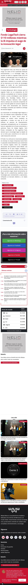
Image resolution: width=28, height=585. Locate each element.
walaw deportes (5, 552)
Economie (23, 485)
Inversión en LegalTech (9, 188)
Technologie (12, 30)
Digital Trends (22, 463)
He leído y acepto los (9, 580)
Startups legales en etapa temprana (12, 193)
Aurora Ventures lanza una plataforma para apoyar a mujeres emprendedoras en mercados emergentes (13, 459)
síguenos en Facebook (14, 245)
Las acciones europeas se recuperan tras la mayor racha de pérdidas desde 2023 (15, 281)
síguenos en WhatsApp (14, 240)
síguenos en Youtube (14, 255)
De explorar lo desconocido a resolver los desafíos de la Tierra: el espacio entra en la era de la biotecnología (15, 277)
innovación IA (20, 196)
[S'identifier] (23, 2)
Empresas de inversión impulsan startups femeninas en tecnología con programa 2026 (14, 438)
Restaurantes (4, 550)
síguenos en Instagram (14, 250)
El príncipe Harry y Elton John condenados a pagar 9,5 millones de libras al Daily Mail (15, 295)
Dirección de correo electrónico (10, 363)
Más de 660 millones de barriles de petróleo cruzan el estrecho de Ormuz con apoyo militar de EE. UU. (15, 284)
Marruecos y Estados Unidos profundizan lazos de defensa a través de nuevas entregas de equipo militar (15, 300)
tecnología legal (7, 185)
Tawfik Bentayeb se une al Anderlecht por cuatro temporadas (15, 303)
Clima (2, 545)
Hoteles (3, 548)
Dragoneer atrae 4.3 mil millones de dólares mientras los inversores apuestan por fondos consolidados (13, 501)
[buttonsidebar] (2, 2)
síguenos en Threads (14, 259)
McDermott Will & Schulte (10, 202)
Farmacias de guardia (7, 547)
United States (7, 207)
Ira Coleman (17, 199)
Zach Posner (7, 199)
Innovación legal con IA (9, 191)
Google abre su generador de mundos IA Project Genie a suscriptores (13, 480)
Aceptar (22, 580)
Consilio (6, 205)
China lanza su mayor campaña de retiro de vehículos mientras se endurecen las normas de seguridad (14, 288)
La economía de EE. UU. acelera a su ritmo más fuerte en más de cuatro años (14, 292)
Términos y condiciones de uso (9, 580)
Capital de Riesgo (8, 196)
